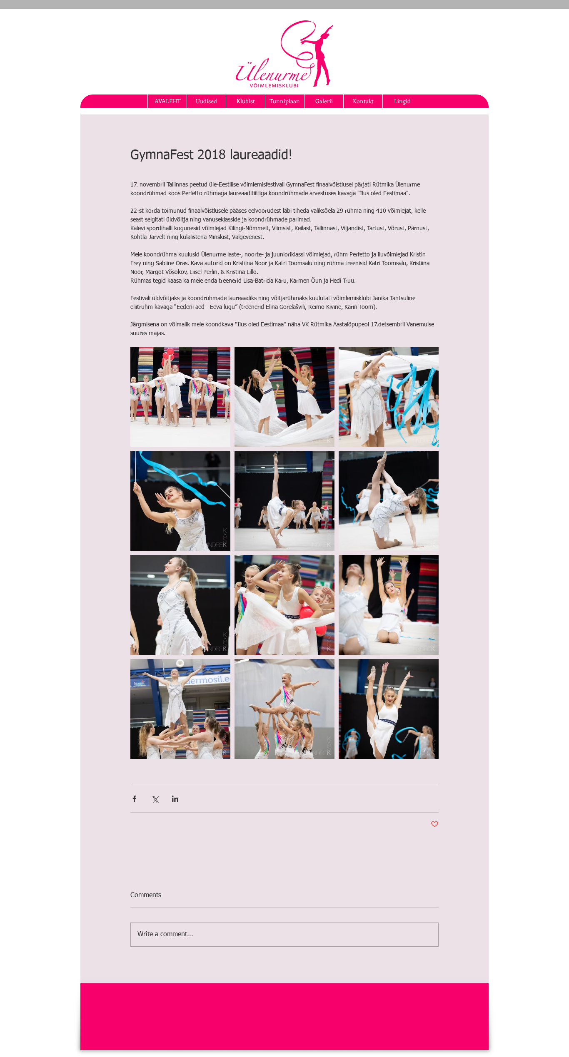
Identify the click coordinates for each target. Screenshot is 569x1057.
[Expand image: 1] (180, 397)
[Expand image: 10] (284, 501)
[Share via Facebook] (134, 799)
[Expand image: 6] (180, 501)
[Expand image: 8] (389, 397)
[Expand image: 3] (389, 709)
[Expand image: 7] (284, 397)
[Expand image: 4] (284, 709)
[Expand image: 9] (389, 605)
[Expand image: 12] (389, 501)
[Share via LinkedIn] (175, 799)
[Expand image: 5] (284, 605)
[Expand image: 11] (180, 605)
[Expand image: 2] (180, 709)
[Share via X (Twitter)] (155, 799)
